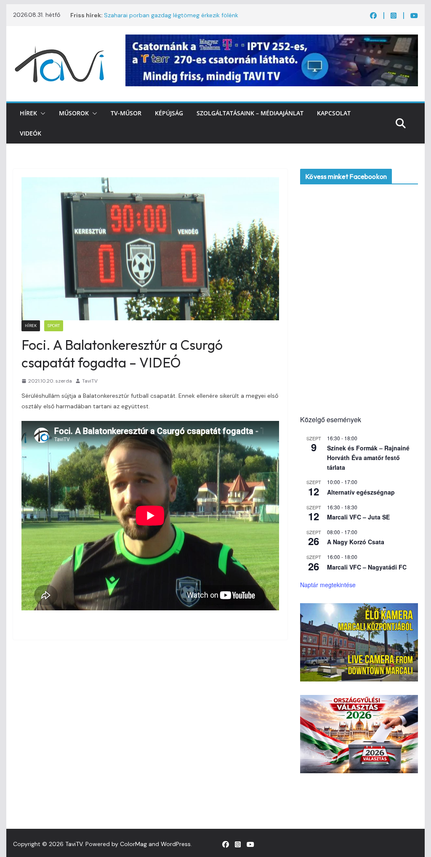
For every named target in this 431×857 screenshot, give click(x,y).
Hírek (28, 113)
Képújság (169, 113)
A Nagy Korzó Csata (355, 542)
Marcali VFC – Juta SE (358, 517)
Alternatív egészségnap (361, 492)
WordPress (176, 844)
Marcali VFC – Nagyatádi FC (367, 567)
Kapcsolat (334, 113)
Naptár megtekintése (328, 584)
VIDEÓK (30, 133)
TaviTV (90, 381)
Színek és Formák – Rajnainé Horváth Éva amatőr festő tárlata (368, 457)
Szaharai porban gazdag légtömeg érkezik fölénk (171, 15)
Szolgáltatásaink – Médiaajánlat (250, 113)
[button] (41, 113)
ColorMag (133, 844)
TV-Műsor (126, 113)
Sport (54, 325)
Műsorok (74, 113)
